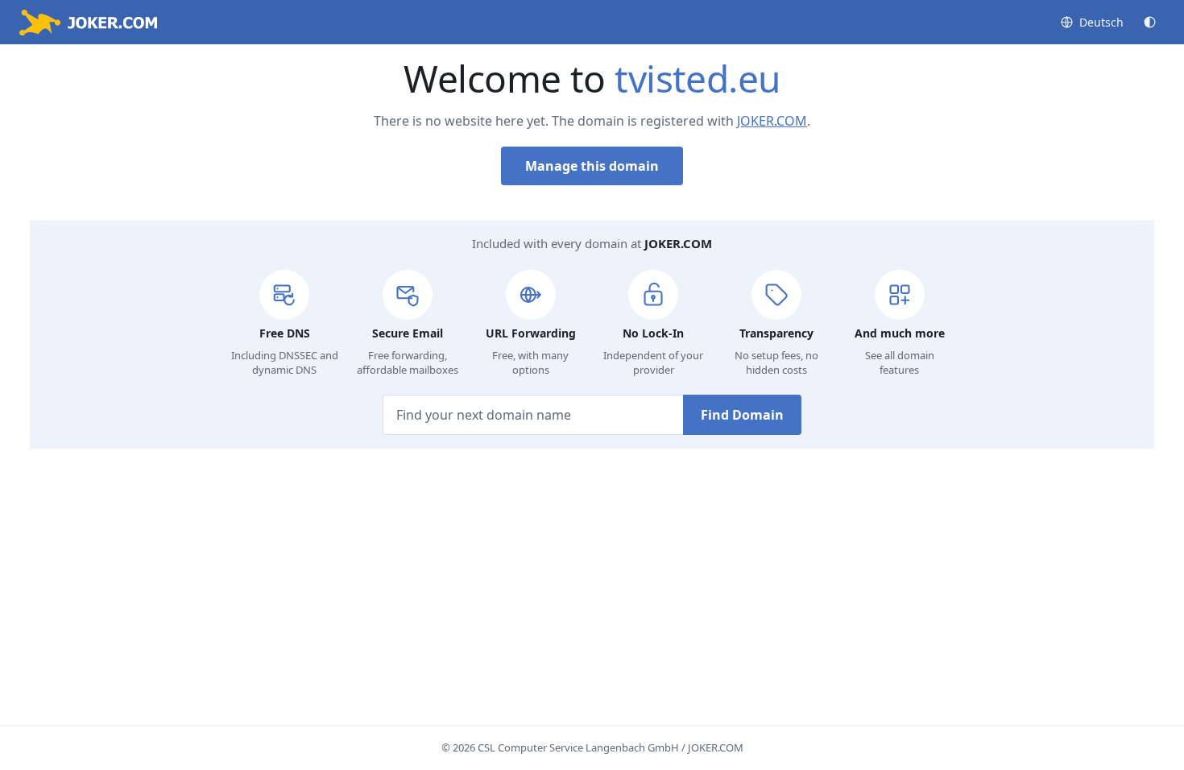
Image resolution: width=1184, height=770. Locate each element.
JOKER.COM (772, 121)
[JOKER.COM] (88, 22)
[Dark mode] (1150, 22)
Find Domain (742, 415)
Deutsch (1101, 22)
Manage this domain (592, 166)
